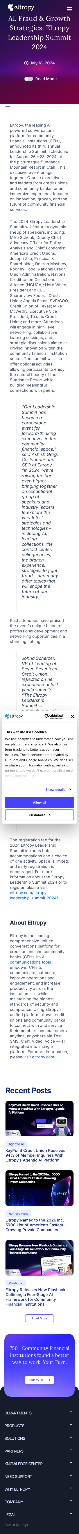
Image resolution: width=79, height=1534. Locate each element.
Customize (37, 815)
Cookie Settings (16, 1525)
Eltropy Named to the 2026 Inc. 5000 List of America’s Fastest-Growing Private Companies (35, 1225)
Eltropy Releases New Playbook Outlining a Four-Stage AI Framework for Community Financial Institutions (35, 1296)
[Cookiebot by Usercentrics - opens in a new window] (46, 716)
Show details (55, 789)
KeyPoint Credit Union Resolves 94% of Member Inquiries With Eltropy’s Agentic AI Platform (35, 1155)
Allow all (39, 802)
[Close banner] (72, 716)
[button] (69, 9)
